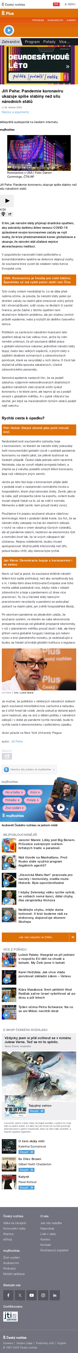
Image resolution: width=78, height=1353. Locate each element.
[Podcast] (3, 214)
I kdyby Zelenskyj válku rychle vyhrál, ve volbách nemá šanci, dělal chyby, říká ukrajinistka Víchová (47, 896)
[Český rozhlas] (13, 4)
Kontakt (45, 1245)
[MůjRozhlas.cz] (7, 130)
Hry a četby (12, 792)
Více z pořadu (15, 949)
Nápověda (47, 1228)
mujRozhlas (9, 782)
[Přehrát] (7, 201)
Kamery (71, 20)
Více (64, 42)
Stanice (8, 1234)
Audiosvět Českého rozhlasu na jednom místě (30, 825)
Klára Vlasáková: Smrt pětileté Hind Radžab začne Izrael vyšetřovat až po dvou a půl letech (47, 993)
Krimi (33, 792)
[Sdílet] (10, 214)
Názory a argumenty (15, 112)
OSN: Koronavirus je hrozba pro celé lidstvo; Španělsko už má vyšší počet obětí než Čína (37, 280)
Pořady (49, 42)
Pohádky (11, 800)
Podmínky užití (45, 1343)
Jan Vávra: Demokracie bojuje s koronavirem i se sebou (37, 562)
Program (38, 20)
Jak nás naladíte (51, 1223)
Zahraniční (11, 42)
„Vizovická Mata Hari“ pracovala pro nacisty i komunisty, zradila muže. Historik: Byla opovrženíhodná (46, 879)
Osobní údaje (25, 1343)
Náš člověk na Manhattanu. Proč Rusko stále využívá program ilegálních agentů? (43, 861)
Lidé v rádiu (48, 1234)
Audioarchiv (55, 20)
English (61, 1343)
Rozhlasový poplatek (54, 1250)
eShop (7, 1239)
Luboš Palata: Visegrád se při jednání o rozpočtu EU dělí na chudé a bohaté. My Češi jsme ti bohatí (47, 959)
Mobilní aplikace (14, 1274)
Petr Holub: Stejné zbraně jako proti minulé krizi (36, 430)
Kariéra (45, 1239)
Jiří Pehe (17, 741)
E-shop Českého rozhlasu (25, 1030)
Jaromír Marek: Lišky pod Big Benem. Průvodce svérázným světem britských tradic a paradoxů (47, 844)
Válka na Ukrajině (14, 1223)
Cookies (8, 1343)
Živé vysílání (13, 808)
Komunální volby (14, 1228)
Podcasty (9, 1268)
